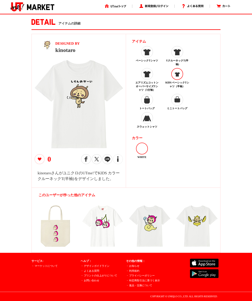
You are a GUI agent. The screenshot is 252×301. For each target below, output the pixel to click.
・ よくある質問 (90, 270)
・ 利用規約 (132, 270)
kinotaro (65, 50)
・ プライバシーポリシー (140, 275)
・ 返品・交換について (139, 285)
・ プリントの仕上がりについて (99, 275)
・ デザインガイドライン (95, 265)
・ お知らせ (132, 265)
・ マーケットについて (45, 265)
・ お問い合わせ (90, 280)
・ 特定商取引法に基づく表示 (143, 280)
